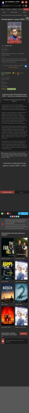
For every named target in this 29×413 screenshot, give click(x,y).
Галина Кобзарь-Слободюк (7, 155)
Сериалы (26, 9)
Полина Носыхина (19, 155)
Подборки (14, 9)
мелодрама (6, 153)
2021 (11, 45)
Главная (3, 9)
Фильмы (20, 9)
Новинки (8, 9)
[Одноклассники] (12, 216)
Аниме (4, 12)
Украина (7, 45)
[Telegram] (18, 216)
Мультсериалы (14, 12)
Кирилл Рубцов (14, 154)
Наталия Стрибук (21, 153)
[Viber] (14, 216)
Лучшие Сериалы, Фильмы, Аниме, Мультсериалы (11, 15)
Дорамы (24, 12)
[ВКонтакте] (10, 216)
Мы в (24, 213)
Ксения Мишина (13, 153)
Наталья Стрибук (5, 154)
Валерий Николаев (22, 154)
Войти (22, 2)
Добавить (23, 333)
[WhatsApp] (16, 216)
